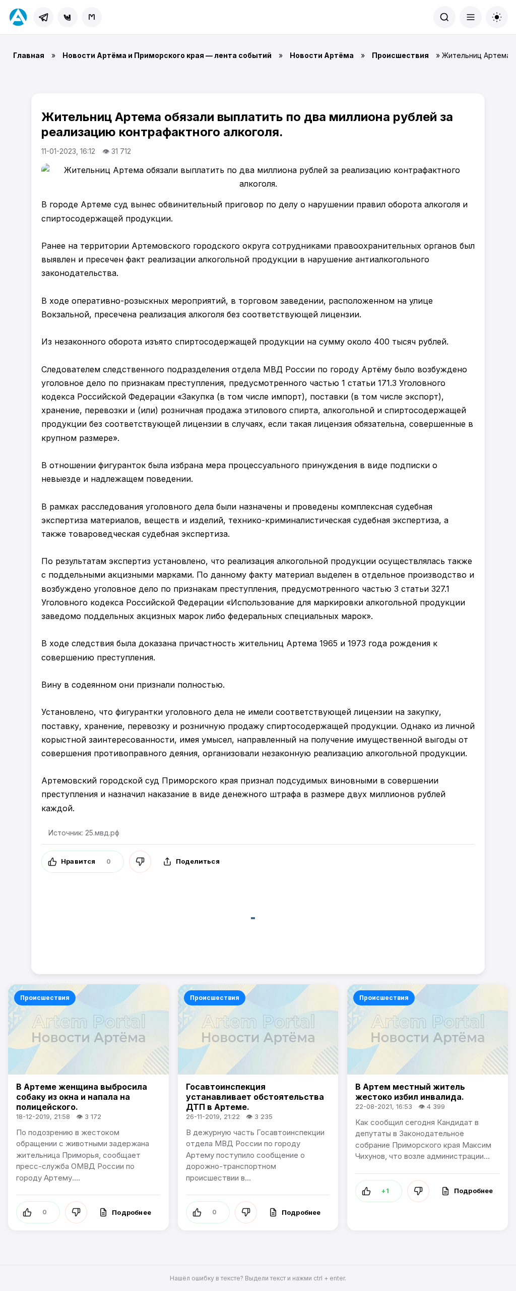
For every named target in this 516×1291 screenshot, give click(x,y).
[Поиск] (444, 17)
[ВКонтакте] (67, 17)
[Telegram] (43, 17)
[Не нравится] (140, 862)
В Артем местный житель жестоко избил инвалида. (410, 1092)
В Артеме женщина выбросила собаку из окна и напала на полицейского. (81, 1097)
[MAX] (92, 17)
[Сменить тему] (497, 17)
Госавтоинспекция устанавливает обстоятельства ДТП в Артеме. (255, 1097)
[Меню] (471, 17)
